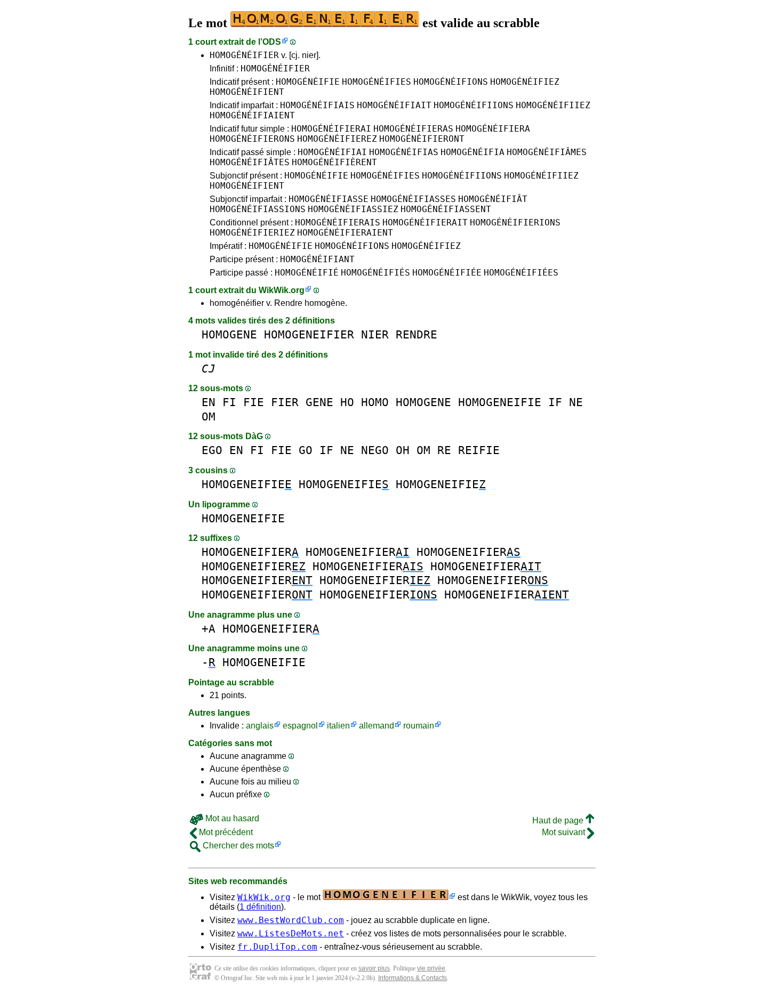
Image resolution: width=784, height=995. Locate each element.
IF (555, 402)
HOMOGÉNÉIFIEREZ (337, 139)
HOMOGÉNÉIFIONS (450, 82)
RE (444, 450)
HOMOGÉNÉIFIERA (492, 129)
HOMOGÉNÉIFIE (308, 82)
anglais (260, 725)
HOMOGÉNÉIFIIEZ (553, 105)
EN (208, 402)
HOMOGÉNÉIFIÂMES (547, 152)
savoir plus (374, 968)
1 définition (260, 906)
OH (403, 450)
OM (208, 416)
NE (576, 402)
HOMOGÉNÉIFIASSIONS (258, 209)
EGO (212, 450)
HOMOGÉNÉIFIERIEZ (252, 233)
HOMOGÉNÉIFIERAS (413, 129)
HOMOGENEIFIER (309, 334)
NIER (375, 334)
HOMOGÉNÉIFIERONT (422, 139)
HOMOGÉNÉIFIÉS (375, 273)
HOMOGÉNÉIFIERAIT (425, 222)
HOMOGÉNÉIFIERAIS (337, 222)
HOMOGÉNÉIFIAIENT (252, 115)
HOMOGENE (229, 334)
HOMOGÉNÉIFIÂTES (250, 162)
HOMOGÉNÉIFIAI (332, 152)
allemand (376, 725)
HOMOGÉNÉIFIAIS (317, 105)
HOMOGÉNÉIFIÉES (521, 273)
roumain (418, 725)
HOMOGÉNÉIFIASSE (329, 199)
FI (229, 402)
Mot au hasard (231, 818)
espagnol (300, 725)
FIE (253, 402)
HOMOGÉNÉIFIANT (317, 259)
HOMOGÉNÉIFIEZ (524, 82)
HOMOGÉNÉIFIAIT (394, 105)
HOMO (375, 402)
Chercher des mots (237, 845)
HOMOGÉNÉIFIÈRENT (334, 162)
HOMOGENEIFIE (499, 402)
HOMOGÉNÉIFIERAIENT (345, 233)
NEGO (375, 450)
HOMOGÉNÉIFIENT (247, 92)
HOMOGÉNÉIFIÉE (447, 273)
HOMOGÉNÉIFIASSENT (446, 209)
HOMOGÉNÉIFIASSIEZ (353, 209)
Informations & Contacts (412, 978)
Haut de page (559, 820)
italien (338, 725)
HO (347, 402)
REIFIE (479, 450)
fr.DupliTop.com (277, 947)
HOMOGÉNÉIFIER (244, 55)
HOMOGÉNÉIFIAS (403, 152)
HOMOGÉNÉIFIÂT (492, 199)
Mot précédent (225, 832)
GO (306, 450)
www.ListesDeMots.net (290, 933)
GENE (319, 402)
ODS (271, 41)
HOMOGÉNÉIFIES (376, 82)
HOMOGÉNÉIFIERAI (331, 129)
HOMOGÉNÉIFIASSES (413, 199)
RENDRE (416, 334)
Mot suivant (564, 832)
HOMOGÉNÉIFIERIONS (515, 222)
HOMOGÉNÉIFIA (473, 152)
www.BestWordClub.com (290, 920)
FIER (285, 402)
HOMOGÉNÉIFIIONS (474, 105)
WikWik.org (282, 290)
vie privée (431, 968)
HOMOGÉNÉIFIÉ (307, 273)
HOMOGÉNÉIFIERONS (252, 139)
